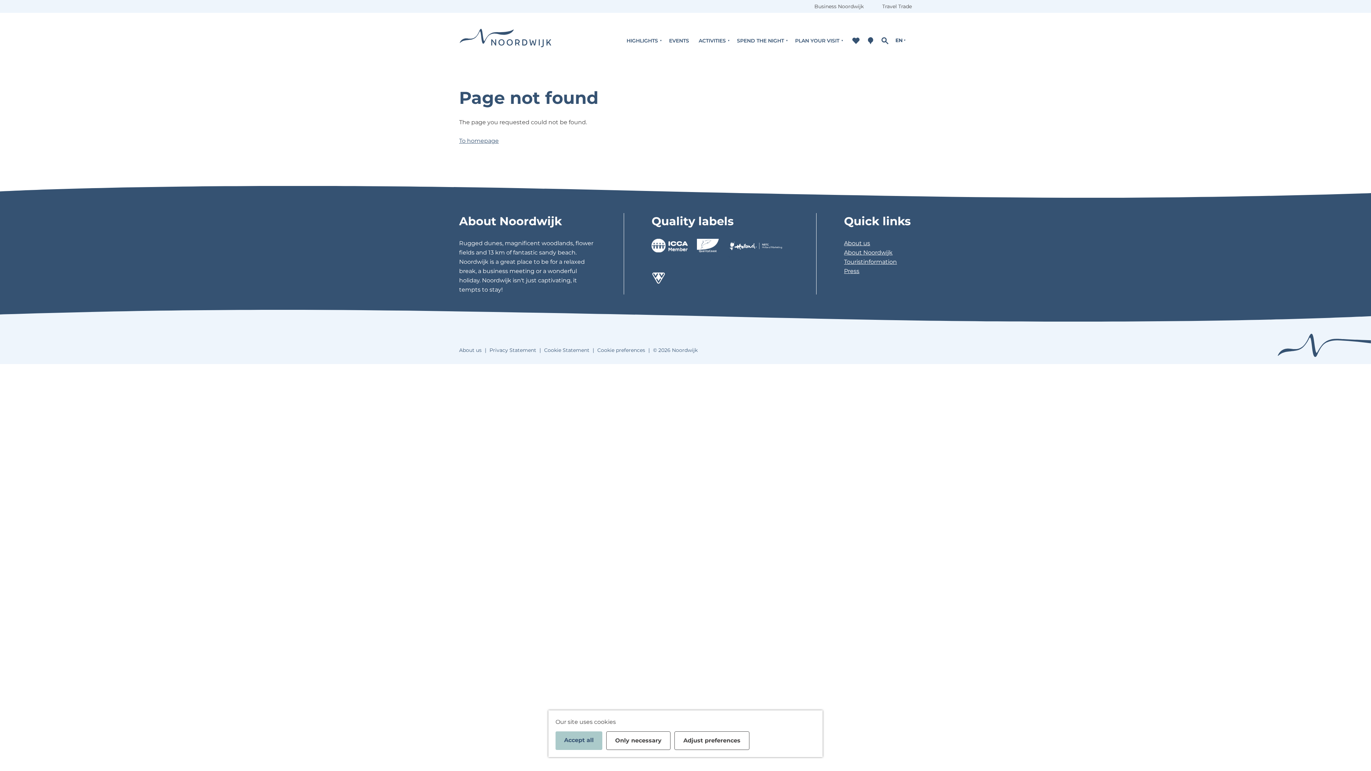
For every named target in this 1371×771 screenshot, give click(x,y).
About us (857, 243)
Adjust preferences (711, 740)
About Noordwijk (868, 252)
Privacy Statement (512, 350)
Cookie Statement (566, 350)
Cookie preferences (621, 350)
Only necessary (638, 740)
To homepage (479, 140)
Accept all (579, 740)
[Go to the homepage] (505, 40)
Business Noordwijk (839, 6)
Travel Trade (897, 6)
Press (851, 271)
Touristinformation (870, 261)
